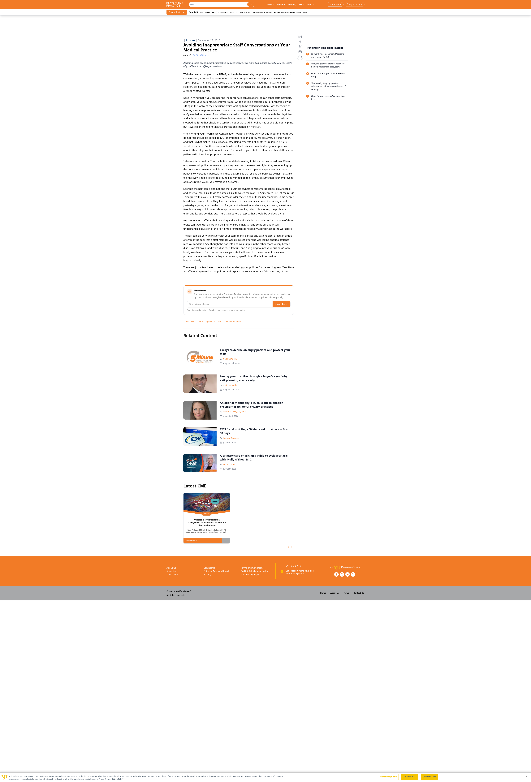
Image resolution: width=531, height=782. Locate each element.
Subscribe (280, 304)
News (346, 593)
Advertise (171, 571)
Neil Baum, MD (230, 358)
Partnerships (245, 12)
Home (323, 593)
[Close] (527, 777)
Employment (223, 12)
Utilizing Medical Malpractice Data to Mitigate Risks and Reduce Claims (280, 12)
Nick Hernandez (230, 385)
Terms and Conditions (252, 567)
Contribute (172, 574)
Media (280, 4)
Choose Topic (175, 12)
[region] (265, 777)
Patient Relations (233, 321)
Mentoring (234, 12)
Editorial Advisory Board (216, 571)
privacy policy (239, 310)
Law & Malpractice (206, 321)
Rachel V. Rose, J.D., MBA (234, 411)
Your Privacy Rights (251, 574)
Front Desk (189, 321)
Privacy (207, 574)
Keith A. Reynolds (231, 438)
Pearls (301, 4)
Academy (292, 4)
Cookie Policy (117, 779)
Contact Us (209, 567)
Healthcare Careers (208, 12)
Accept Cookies (429, 777)
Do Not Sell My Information (255, 571)
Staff (220, 321)
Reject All (409, 777)
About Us (171, 567)
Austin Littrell (229, 464)
